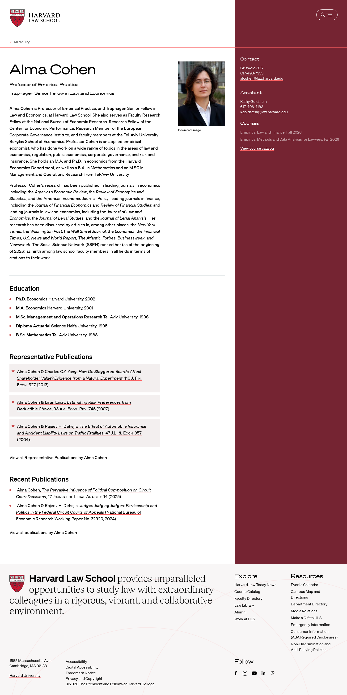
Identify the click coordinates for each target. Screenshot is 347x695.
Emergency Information (310, 624)
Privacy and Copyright (84, 678)
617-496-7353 (251, 73)
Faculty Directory (248, 598)
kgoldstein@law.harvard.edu (264, 111)
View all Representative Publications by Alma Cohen (58, 457)
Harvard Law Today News (255, 584)
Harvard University (25, 675)
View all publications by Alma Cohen (43, 532)
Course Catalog (247, 591)
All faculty (21, 41)
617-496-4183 (251, 106)
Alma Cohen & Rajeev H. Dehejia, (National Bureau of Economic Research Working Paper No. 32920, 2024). (86, 512)
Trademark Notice (81, 672)
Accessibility (76, 661)
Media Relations (304, 610)
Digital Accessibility (82, 667)
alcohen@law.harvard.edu (261, 78)
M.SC (134, 167)
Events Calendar (304, 584)
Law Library (244, 605)
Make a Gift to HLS (306, 617)
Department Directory (309, 604)
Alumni (240, 612)
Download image (189, 130)
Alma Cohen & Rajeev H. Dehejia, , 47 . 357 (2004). (81, 433)
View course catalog (257, 148)
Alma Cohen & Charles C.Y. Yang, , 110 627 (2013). (79, 378)
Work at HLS (244, 619)
